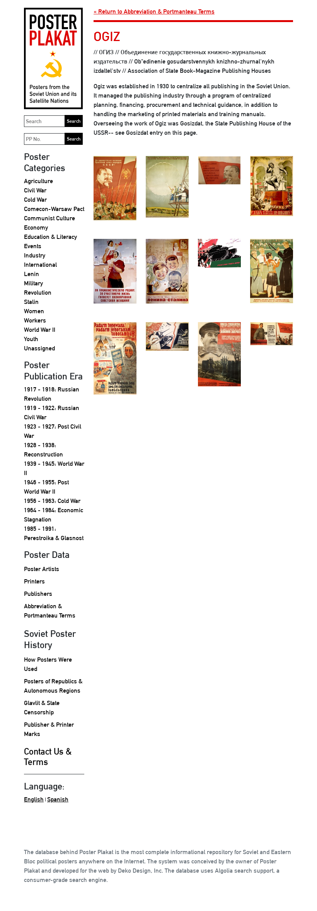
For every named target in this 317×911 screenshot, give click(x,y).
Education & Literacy (50, 236)
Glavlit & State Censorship (42, 707)
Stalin (31, 301)
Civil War (35, 190)
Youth (31, 339)
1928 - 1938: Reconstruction (43, 449)
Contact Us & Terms (48, 756)
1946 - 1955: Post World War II (46, 487)
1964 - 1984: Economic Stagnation (53, 514)
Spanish (57, 799)
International (40, 264)
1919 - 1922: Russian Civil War (51, 412)
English (34, 799)
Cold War (35, 199)
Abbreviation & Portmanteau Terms (49, 610)
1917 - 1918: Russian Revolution (51, 394)
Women (34, 311)
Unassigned (39, 348)
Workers (35, 320)
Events (32, 246)
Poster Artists (41, 569)
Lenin (31, 274)
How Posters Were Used (48, 664)
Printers (34, 581)
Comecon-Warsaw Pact (54, 209)
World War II (39, 329)
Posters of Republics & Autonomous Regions (53, 686)
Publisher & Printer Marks (49, 729)
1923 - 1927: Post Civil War (52, 431)
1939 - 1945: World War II (54, 468)
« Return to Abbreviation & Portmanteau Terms (154, 11)
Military (33, 283)
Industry (34, 255)
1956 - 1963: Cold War (52, 500)
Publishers (38, 593)
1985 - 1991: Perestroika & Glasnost (54, 533)
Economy (36, 227)
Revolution (37, 292)
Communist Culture (49, 218)
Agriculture (38, 181)
